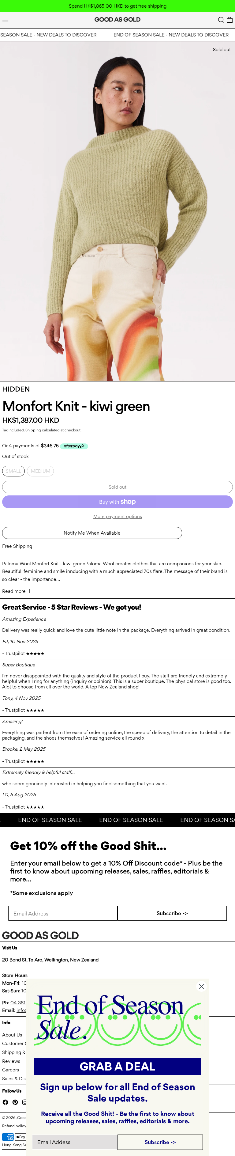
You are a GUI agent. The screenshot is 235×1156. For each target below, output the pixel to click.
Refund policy (14, 1126)
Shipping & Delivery (23, 1052)
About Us (12, 1035)
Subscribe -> (172, 913)
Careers (10, 1070)
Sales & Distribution (23, 1079)
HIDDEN (16, 389)
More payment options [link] (117, 516)
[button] (221, 19)
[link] (117, 1020)
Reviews (11, 1061)
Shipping (33, 430)
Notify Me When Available (92, 533)
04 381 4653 (24, 1003)
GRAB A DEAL (117, 1066)
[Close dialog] (201, 986)
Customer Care (18, 1043)
